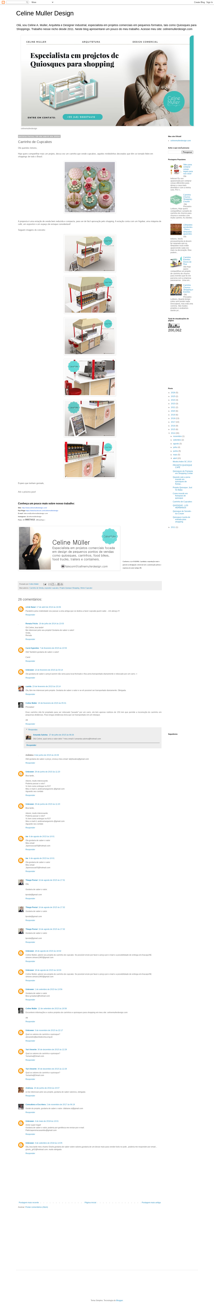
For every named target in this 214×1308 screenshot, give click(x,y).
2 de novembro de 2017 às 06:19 (61, 1104)
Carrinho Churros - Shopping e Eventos (188, 288)
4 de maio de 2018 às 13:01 (47, 1121)
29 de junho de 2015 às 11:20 (47, 772)
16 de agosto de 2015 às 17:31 (52, 880)
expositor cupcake (51, 588)
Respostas (32, 730)
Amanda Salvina (40, 735)
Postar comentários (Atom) (36, 1207)
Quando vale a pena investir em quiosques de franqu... (181, 480)
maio (175, 455)
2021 (173, 407)
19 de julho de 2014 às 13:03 (51, 623)
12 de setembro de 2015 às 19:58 (52, 1008)
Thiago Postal (32, 880)
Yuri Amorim (31, 1049)
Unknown (30, 670)
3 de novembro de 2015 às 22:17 (49, 1030)
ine (27, 836)
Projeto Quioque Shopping (69, 588)
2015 (173, 429)
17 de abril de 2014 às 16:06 (49, 607)
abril (175, 458)
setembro (177, 440)
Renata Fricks (32, 623)
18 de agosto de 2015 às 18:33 (48, 970)
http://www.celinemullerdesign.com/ (34, 508)
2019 (173, 415)
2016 (173, 426)
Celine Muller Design (45, 13)
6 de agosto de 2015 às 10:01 (42, 836)
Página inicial (90, 1202)
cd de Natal (31, 607)
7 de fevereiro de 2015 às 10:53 (53, 648)
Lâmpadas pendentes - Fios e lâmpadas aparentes (187, 229)
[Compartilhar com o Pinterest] (61, 584)
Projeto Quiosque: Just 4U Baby (182, 488)
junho (175, 451)
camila (28, 686)
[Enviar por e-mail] (49, 584)
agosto (176, 444)
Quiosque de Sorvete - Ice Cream (182, 512)
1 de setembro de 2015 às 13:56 (48, 989)
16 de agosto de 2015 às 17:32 (52, 907)
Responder (30, 615)
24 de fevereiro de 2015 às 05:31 (52, 703)
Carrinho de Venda (36, 588)
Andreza (29, 1088)
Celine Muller (31, 703)
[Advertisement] (178, 347)
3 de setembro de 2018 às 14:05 (48, 1143)
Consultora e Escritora (36, 1104)
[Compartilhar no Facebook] (58, 584)
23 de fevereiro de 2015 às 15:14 (46, 686)
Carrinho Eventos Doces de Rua (187, 260)
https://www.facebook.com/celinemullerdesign (42, 510)
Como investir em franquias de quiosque (180, 495)
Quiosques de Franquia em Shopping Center (183, 472)
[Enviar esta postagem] (45, 584)
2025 (173, 396)
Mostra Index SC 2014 (182, 462)
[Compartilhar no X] (55, 584)
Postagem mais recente (29, 1202)
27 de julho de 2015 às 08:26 (61, 735)
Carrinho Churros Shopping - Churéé (188, 198)
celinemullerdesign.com (180, 141)
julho (175, 447)
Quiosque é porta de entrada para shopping (181, 519)
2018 (173, 418)
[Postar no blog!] (52, 584)
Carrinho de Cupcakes (182, 502)
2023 (173, 404)
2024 (173, 400)
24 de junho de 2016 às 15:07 (47, 1088)
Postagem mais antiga (151, 1202)
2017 (173, 422)
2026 (173, 393)
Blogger (119, 1300)
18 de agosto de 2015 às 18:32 (48, 951)
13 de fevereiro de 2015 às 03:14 (49, 670)
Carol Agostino (32, 648)
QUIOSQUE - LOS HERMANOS (180, 506)
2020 (173, 411)
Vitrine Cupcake (86, 588)
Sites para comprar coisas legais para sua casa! (188, 169)
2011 (173, 527)
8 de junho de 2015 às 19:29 (46, 755)
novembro (177, 436)
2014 (173, 433)
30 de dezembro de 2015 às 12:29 (52, 1049)
